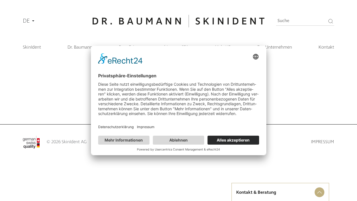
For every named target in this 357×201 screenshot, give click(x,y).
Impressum (322, 142)
